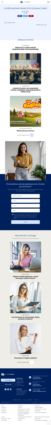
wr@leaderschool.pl (36, 378)
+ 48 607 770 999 (36, 390)
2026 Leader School (5, 402)
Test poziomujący (20, 385)
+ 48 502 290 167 (36, 384)
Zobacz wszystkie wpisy (23, 135)
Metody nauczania (17, 399)
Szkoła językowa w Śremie (23, 410)
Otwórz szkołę (8, 384)
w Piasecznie (3, 412)
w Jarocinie (37, 405)
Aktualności (29, 399)
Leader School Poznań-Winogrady (42, 416)
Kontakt (36, 399)
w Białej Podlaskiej (39, 407)
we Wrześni (3, 409)
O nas (24, 399)
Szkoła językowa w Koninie (40, 409)
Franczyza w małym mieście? (25, 358)
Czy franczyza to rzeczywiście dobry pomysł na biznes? (25, 318)
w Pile (2, 405)
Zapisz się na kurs (20, 381)
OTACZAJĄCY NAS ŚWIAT (25, 128)
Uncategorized (25, 45)
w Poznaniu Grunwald (5, 418)
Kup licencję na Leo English (44, 402)
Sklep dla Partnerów (20, 393)
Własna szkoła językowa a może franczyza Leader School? (25, 277)
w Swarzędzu (37, 410)
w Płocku (20, 420)
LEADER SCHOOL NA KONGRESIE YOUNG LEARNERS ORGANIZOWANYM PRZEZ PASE (25, 90)
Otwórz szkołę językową (21, 391)
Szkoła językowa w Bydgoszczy (41, 420)
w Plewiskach (4, 420)
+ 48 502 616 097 (36, 377)
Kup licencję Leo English (21, 390)
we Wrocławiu (38, 418)
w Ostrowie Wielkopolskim (40, 412)
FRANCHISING (25, 11)
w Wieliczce (3, 407)
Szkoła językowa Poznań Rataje (24, 416)
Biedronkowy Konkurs (25, 131)
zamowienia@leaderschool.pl (39, 391)
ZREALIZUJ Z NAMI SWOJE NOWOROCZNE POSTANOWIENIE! (25, 48)
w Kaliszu (3, 416)
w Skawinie (20, 405)
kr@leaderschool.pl (36, 385)
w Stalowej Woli (21, 418)
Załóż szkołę (34, 402)
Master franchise (20, 394)
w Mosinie (20, 407)
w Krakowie (3, 410)
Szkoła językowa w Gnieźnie (24, 409)
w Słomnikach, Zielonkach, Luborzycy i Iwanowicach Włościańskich (23, 414)
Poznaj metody (8, 380)
